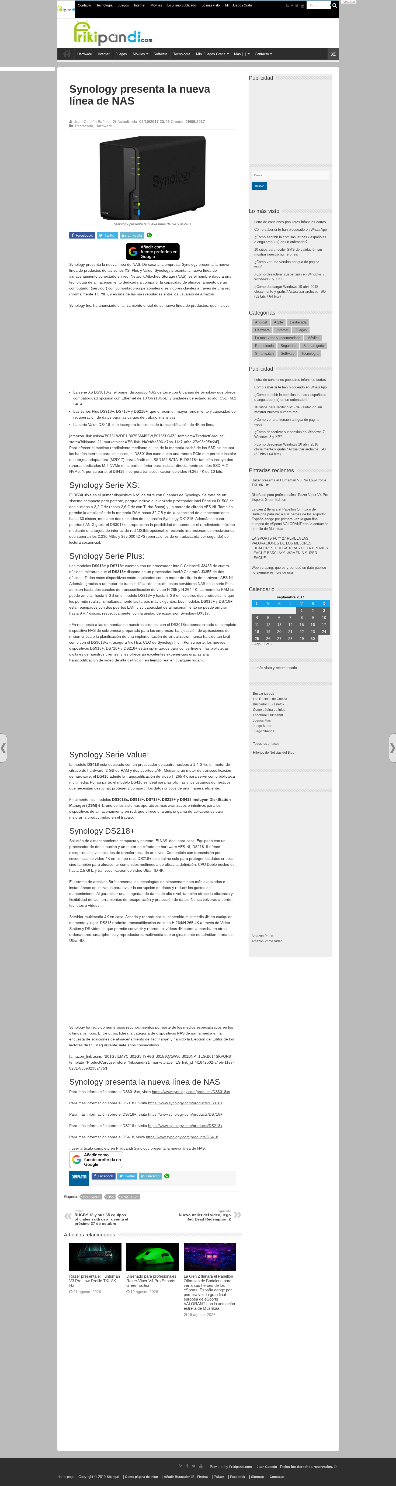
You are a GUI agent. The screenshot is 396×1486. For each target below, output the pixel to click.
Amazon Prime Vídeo (267, 941)
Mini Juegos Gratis (238, 5)
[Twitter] (297, 5)
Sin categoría (313, 346)
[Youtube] (302, 5)
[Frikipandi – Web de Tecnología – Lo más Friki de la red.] (120, 32)
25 (257, 638)
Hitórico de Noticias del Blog (273, 752)
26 (268, 638)
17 (324, 624)
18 (257, 631)
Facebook (237, 1477)
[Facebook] (292, 5)
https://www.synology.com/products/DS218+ (185, 1125)
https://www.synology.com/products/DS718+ (185, 1114)
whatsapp (149, 235)
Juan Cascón (267, 1467)
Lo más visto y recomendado (277, 338)
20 (279, 631)
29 (302, 638)
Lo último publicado (181, 5)
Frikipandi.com (240, 1467)
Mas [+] (240, 54)
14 (290, 624)
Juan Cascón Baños (91, 121)
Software (160, 54)
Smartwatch (264, 353)
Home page (66, 1477)
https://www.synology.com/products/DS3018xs (191, 1091)
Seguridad (288, 346)
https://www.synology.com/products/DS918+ (185, 1103)
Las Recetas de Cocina (270, 699)
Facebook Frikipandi (268, 715)
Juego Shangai (264, 731)
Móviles (156, 5)
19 (268, 631)
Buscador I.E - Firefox (268, 704)
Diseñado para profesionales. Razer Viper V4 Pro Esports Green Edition (152, 1281)
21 (290, 631)
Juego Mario (262, 726)
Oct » (268, 644)
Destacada (84, 126)
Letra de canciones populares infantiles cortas (290, 222)
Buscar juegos (263, 693)
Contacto (84, 5)
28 (290, 638)
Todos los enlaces (266, 744)
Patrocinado (264, 346)
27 (279, 638)
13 (279, 624)
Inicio (67, 53)
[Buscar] (335, 5)
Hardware (84, 54)
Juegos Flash (263, 720)
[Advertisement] (152, 351)
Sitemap (257, 1477)
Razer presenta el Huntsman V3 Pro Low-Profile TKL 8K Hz (94, 1281)
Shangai (113, 1477)
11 (257, 624)
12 (268, 624)
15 (302, 624)
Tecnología (104, 5)
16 (313, 624)
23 (313, 631)
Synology (129, 1196)
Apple (278, 322)
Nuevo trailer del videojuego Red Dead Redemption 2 (205, 1215)
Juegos (123, 5)
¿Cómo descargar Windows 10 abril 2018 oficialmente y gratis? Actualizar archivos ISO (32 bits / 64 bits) (290, 291)
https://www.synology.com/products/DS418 (182, 1137)
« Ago (256, 644)
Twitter (219, 1477)
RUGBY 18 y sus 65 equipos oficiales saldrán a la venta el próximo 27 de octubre (101, 1217)
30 (313, 638)
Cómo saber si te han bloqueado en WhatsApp (290, 229)
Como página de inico (269, 710)
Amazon (207, 294)
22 (302, 631)
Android (261, 322)
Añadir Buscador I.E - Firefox (186, 1477)
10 (324, 617)
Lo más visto (211, 5)
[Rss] (287, 5)
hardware (91, 1196)
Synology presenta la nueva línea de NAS (169, 1148)
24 (324, 631)
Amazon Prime (262, 936)
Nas (111, 1196)
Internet (139, 5)
